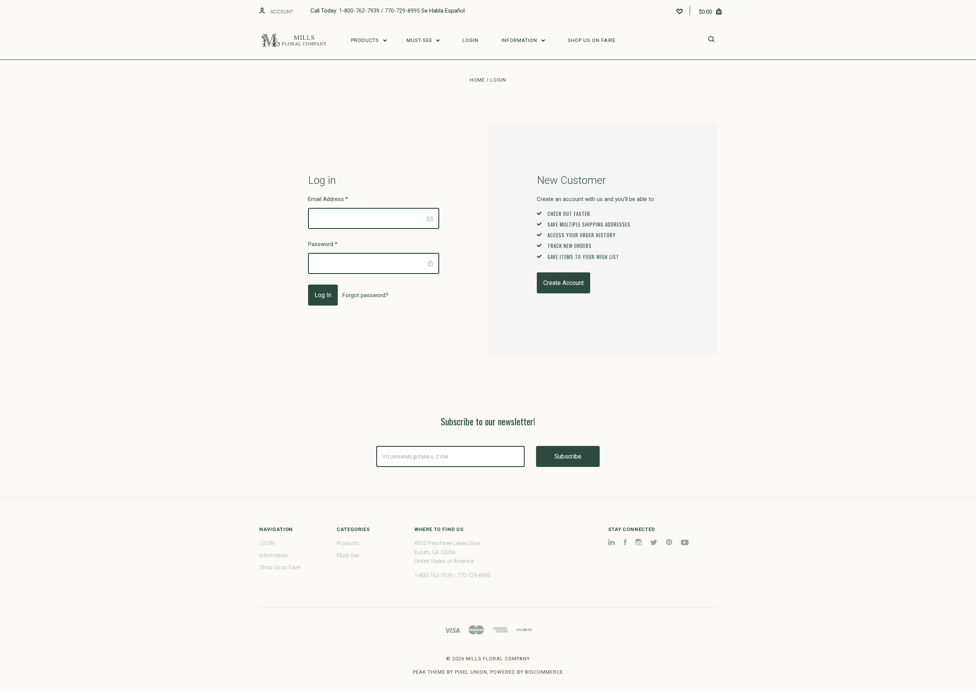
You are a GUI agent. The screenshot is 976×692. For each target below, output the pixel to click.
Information (520, 40)
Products (365, 40)
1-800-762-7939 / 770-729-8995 (379, 10)
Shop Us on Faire (592, 40)
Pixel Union (471, 672)
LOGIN (470, 40)
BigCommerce (544, 672)
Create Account (563, 282)
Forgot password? (365, 295)
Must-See (420, 40)
